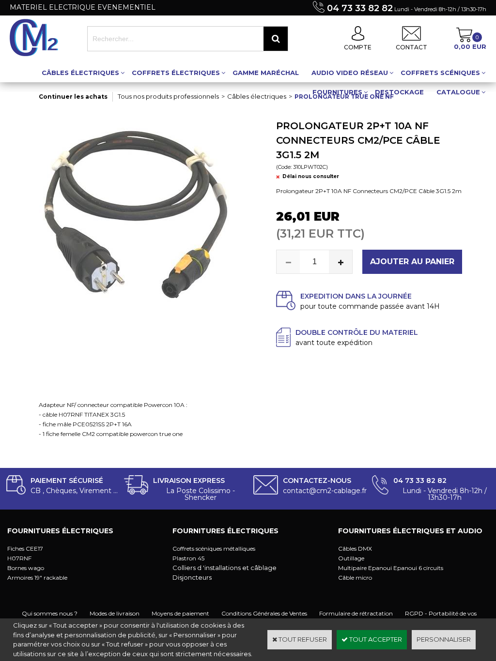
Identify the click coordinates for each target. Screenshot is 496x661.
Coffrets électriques (176, 72)
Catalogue (458, 92)
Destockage (399, 92)
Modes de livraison (115, 613)
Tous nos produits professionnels (168, 96)
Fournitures (337, 92)
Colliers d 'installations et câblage (224, 567)
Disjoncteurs (192, 577)
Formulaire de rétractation (356, 613)
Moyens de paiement (180, 613)
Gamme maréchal (265, 72)
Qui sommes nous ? (50, 613)
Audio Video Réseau (349, 72)
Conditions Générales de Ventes (264, 613)
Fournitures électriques (60, 530)
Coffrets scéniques (440, 72)
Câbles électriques (80, 72)
